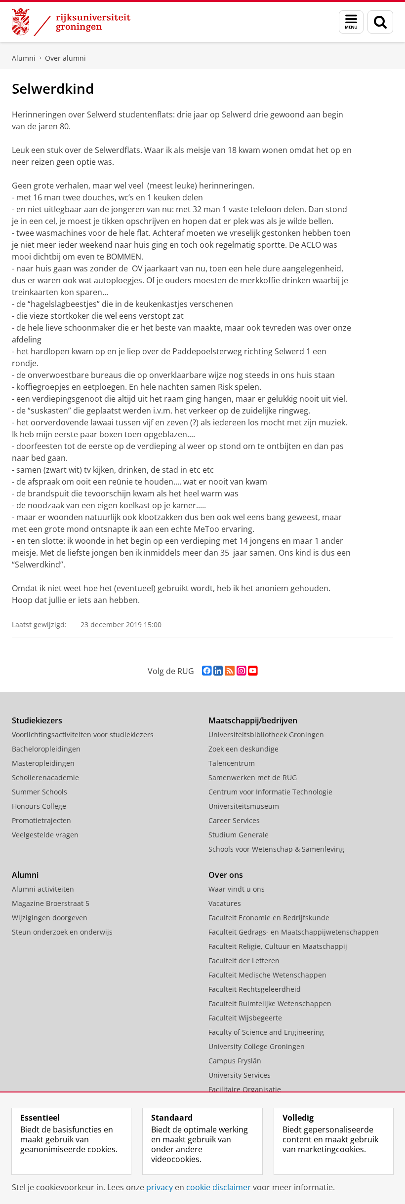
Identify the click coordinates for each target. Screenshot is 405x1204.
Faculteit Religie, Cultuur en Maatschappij (277, 946)
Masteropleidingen (43, 763)
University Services (239, 1075)
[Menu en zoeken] (351, 22)
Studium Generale (238, 834)
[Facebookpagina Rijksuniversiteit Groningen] (206, 671)
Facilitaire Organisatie (244, 1089)
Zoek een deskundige (243, 748)
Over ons (225, 875)
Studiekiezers (37, 720)
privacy (159, 1187)
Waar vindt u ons (236, 889)
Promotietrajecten (41, 820)
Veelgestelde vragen (45, 834)
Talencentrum (231, 763)
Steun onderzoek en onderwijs (62, 932)
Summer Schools (39, 791)
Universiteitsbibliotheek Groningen (266, 734)
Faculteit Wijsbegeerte (245, 1017)
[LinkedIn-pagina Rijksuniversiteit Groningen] (218, 671)
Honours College (39, 806)
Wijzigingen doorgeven (49, 917)
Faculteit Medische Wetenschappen (267, 974)
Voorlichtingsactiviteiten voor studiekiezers (83, 734)
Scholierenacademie (45, 777)
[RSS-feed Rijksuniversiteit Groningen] (230, 671)
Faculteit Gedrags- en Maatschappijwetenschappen (293, 932)
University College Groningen (256, 1046)
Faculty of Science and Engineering (266, 1032)
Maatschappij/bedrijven (252, 720)
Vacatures (224, 903)
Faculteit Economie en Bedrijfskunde (268, 917)
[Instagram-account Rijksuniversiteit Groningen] (241, 671)
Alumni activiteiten (43, 889)
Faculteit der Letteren (244, 960)
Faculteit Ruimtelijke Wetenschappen (269, 1003)
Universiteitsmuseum (243, 806)
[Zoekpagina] (380, 22)
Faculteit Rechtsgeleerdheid (254, 989)
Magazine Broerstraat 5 (50, 903)
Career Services (234, 820)
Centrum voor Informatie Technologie (270, 791)
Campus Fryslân (234, 1060)
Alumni (24, 58)
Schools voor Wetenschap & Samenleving (276, 849)
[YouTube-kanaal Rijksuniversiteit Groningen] (252, 671)
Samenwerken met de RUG (252, 777)
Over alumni (65, 58)
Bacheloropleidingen (46, 748)
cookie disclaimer (218, 1187)
